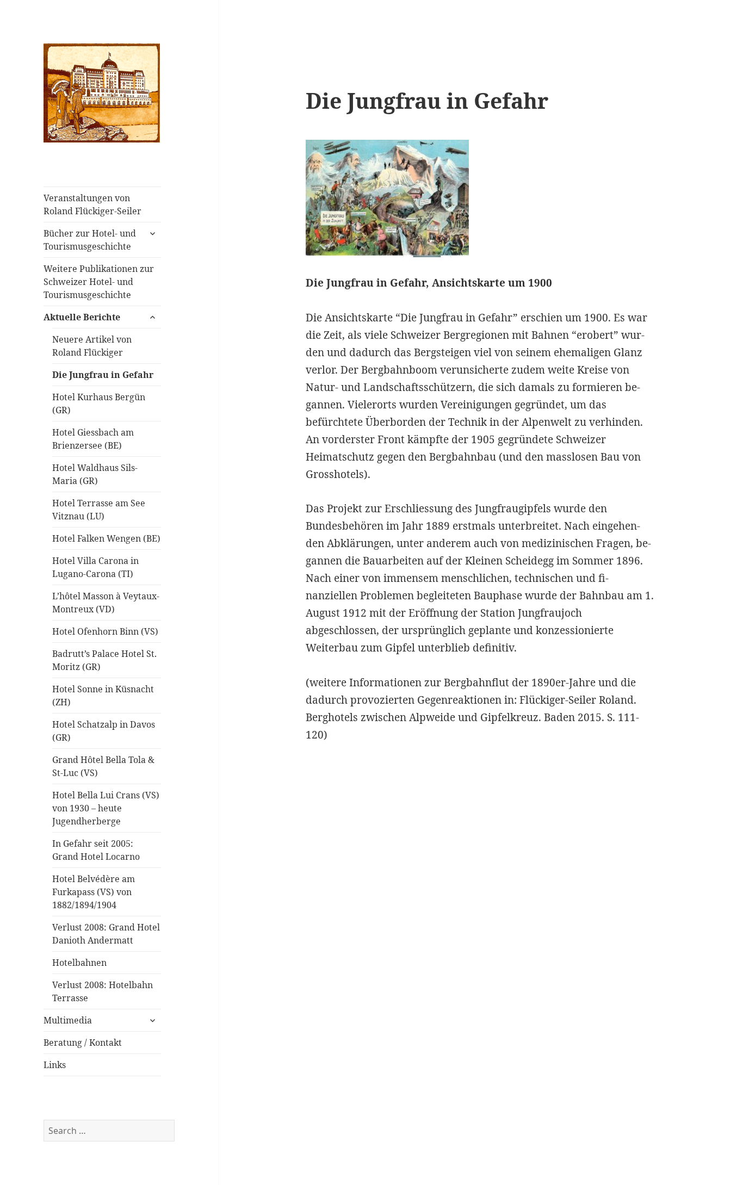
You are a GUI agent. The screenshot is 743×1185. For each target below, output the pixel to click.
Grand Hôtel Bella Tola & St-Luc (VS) (103, 766)
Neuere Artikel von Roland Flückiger (92, 345)
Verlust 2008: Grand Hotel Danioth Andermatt (106, 933)
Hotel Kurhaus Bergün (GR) (98, 403)
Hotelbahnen (79, 963)
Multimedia (68, 1020)
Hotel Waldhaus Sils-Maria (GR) (95, 474)
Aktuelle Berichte (82, 317)
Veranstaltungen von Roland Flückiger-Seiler (92, 204)
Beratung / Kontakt (83, 1042)
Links (55, 1065)
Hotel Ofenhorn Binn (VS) (105, 631)
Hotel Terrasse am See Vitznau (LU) (98, 509)
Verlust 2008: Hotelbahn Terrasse (102, 991)
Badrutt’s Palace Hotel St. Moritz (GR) (104, 660)
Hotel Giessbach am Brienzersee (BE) (93, 438)
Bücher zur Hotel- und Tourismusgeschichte (90, 239)
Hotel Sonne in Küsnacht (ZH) (103, 695)
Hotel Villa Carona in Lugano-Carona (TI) (95, 567)
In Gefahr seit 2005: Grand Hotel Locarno (96, 850)
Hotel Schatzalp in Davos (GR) (103, 730)
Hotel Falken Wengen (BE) (106, 538)
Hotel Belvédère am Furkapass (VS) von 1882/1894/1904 (93, 892)
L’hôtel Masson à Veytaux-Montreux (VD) (105, 602)
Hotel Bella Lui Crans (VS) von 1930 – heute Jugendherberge (105, 808)
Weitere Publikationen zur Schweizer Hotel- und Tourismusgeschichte (99, 282)
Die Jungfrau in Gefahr (102, 375)
